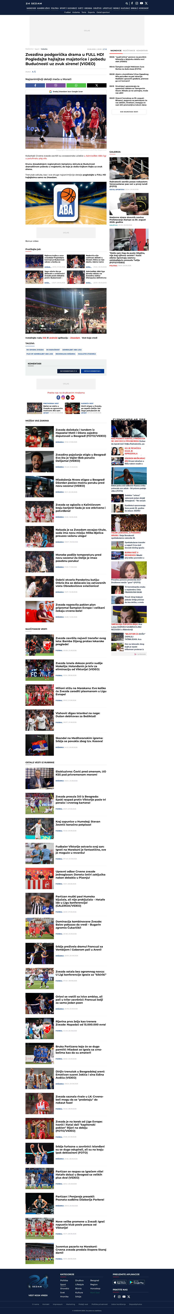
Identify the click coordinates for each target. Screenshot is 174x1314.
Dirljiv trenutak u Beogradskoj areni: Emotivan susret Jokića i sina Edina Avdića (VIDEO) (80, 1074)
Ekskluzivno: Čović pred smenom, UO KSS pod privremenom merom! (81, 773)
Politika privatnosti (100, 1304)
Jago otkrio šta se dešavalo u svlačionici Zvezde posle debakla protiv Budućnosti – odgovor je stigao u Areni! (55, 274)
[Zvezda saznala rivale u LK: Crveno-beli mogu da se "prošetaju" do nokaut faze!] (39, 1103)
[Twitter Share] (97, 85)
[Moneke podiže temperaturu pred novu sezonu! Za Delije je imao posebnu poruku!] (39, 561)
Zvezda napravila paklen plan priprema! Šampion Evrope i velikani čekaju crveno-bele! (80, 608)
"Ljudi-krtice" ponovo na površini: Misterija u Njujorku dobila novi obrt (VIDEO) (130, 59)
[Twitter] (146, 3)
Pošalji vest (83, 1304)
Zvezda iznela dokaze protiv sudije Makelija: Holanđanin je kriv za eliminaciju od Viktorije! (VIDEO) (79, 666)
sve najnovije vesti (129, 112)
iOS (44, 337)
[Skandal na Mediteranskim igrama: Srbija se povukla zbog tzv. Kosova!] (39, 745)
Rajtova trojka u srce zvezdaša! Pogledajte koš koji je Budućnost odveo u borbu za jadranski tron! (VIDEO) (55, 259)
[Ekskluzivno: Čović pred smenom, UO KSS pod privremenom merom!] (39, 778)
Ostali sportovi (103, 12)
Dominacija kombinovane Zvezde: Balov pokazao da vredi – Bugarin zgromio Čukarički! (79, 924)
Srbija (134, 8)
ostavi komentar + (92, 371)
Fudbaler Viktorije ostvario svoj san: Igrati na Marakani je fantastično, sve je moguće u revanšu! (81, 849)
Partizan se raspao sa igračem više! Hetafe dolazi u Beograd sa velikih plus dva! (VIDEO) (79, 1174)
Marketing (70, 1304)
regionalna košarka (65, 354)
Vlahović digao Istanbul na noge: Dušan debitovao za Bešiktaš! (78, 715)
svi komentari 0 (68, 371)
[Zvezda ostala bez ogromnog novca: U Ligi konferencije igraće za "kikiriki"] (39, 978)
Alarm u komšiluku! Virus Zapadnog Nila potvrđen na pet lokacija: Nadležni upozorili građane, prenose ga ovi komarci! (132, 77)
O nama (35, 1304)
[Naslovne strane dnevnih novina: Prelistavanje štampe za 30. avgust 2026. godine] (129, 204)
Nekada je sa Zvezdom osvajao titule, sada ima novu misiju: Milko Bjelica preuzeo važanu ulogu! (81, 533)
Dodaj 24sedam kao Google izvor (68, 91)
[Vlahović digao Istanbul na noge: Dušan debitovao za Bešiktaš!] (39, 720)
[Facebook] (132, 3)
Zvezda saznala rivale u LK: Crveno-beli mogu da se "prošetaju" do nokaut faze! (79, 1099)
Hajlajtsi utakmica (87, 354)
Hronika (88, 8)
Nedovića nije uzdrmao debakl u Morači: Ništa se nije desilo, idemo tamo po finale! (95, 259)
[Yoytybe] (141, 3)
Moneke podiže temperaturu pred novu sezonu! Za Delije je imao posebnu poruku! (78, 558)
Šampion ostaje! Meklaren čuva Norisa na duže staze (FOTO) (129, 68)
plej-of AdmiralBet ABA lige (40, 354)
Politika (55, 8)
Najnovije (31, 8)
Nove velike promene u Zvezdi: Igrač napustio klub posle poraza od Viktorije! (80, 1224)
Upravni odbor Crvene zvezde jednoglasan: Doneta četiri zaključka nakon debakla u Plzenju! (80, 874)
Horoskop (144, 8)
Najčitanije (129, 50)
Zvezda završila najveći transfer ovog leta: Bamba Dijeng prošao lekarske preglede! (81, 641)
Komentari (142, 50)
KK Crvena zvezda (35, 350)
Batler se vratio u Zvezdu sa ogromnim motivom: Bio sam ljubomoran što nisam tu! (53, 408)
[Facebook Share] (35, 85)
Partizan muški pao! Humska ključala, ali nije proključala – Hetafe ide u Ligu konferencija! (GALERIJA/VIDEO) (80, 901)
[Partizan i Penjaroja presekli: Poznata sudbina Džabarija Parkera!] (39, 1203)
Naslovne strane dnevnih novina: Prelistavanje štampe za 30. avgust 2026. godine (127, 219)
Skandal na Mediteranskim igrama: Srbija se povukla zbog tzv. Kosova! (79, 740)
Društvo (97, 8)
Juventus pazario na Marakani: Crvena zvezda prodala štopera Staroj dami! (81, 1249)
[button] (66, 311)
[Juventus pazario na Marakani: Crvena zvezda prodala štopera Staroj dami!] (39, 1253)
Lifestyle (107, 8)
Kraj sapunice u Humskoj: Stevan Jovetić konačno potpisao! (78, 823)
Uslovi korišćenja (118, 1304)
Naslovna (29, 49)
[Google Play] (137, 1282)
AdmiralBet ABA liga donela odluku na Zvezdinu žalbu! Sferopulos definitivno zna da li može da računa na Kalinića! (96, 274)
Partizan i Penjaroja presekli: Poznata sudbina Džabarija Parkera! (80, 1198)
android (53, 337)
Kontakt (45, 1304)
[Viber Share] (55, 85)
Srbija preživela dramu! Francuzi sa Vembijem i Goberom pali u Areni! (79, 948)
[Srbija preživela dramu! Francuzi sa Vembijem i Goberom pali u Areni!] (39, 953)
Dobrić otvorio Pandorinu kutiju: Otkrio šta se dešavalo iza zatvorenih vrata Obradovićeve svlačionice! (81, 583)
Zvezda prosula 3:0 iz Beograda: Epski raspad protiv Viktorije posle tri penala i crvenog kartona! (81, 799)
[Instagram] (136, 3)
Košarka (76, 12)
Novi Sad (95, 1292)
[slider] (66, 328)
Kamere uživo (43, 8)
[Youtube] (72, 397)
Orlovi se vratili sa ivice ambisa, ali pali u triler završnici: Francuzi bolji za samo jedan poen (79, 1000)
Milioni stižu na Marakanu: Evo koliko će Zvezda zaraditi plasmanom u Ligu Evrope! (81, 691)
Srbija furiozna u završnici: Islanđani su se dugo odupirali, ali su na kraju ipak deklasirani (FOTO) (80, 1149)
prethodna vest (51, 403)
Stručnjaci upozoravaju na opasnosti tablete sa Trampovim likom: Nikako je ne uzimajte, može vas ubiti (131, 89)
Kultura (125, 8)
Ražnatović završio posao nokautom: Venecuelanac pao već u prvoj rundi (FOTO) (128, 184)
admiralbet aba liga (72, 350)
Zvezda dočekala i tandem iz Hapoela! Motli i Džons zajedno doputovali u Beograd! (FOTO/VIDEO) (81, 433)
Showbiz (71, 8)
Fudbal (67, 12)
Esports (91, 12)
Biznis (116, 8)
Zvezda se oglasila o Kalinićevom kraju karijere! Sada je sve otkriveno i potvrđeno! (81, 508)
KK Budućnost (53, 350)
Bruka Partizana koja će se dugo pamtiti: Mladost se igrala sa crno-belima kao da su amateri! (79, 1049)
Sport (63, 8)
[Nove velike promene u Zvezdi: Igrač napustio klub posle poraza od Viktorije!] (39, 1228)
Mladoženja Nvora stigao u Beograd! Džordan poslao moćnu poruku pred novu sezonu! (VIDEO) (80, 483)
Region (94, 1284)
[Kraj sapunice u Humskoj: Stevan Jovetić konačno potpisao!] (39, 828)
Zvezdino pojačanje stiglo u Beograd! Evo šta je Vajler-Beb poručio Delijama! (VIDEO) (81, 458)
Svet (80, 8)
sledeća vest (87, 403)
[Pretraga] (126, 3)
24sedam (75, 337)
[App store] (120, 1282)
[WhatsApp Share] (76, 85)
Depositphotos (135, 1304)
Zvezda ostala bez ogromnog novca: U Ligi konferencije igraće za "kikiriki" (81, 973)
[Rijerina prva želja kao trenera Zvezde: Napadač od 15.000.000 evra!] (39, 1028)
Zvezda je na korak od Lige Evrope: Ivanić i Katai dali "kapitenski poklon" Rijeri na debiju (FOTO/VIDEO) (79, 1126)
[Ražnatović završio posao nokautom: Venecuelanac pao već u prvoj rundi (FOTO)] (129, 168)
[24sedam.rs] (33, 3)
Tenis (84, 12)
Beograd (94, 1280)
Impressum (58, 1304)
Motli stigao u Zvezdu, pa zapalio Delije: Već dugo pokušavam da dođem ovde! (91, 408)
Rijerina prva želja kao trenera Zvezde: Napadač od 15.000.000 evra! (81, 1023)
